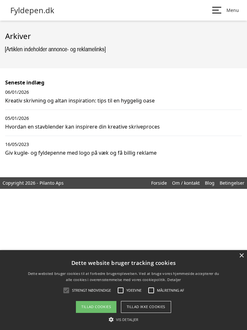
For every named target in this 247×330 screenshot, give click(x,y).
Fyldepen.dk (32, 10)
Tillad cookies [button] (96, 306)
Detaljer (174, 279)
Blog (210, 183)
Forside (159, 183)
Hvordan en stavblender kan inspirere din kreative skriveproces (82, 126)
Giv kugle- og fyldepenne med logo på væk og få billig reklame (81, 152)
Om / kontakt (186, 183)
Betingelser (232, 183)
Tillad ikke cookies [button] (146, 306)
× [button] (241, 255)
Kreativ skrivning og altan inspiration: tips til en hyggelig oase (80, 100)
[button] (123, 319)
